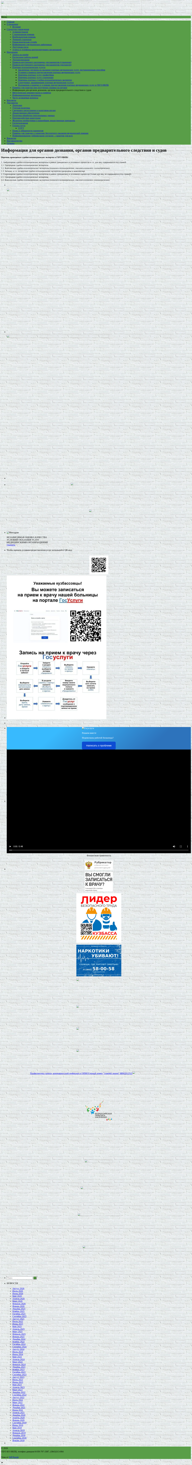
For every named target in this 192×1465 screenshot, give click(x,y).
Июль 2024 (17, 1352)
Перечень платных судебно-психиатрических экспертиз (45, 80)
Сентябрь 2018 (19, 1438)
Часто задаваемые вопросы (25, 98)
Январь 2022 (18, 1405)
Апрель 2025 (18, 1329)
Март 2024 (17, 1362)
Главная (10, 22)
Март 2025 (17, 1331)
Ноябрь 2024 (18, 1341)
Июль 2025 (17, 1321)
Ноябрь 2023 (18, 1369)
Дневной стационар (21, 39)
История (16, 27)
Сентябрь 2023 (19, 1374)
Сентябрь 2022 (19, 1395)
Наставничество (14, 141)
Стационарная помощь (23, 34)
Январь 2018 (18, 1440)
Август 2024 (18, 1349)
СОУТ (21, 128)
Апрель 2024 (18, 1359)
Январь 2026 (18, 1306)
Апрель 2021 (18, 1412)
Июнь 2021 (17, 1410)
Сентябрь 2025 (19, 1316)
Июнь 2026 (17, 1293)
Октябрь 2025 (18, 1314)
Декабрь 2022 (18, 1392)
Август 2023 (18, 1377)
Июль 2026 (17, 1291)
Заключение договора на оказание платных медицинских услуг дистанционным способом (61, 70)
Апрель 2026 (18, 1298)
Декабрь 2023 (18, 1367)
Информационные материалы (26, 95)
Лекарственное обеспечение (25, 113)
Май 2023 (17, 1385)
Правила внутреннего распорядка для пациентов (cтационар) (41, 62)
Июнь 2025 (17, 1324)
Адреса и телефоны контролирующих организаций (37, 49)
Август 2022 (18, 1397)
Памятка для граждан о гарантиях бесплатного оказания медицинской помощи (50, 133)
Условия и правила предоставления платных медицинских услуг (49, 72)
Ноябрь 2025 (18, 1311)
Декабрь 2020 (18, 1415)
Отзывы (10, 143)
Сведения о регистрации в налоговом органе (34, 110)
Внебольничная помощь (24, 37)
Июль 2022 (17, 1400)
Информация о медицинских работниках (32, 44)
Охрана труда (18, 125)
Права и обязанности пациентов (27, 130)
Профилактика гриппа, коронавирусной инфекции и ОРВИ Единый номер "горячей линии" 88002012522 (81, 1073)
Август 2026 (18, 1288)
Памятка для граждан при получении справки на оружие (39, 87)
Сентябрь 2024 (19, 1347)
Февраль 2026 (19, 1303)
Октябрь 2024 (18, 1344)
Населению (12, 52)
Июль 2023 (17, 1379)
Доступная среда (20, 47)
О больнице (12, 24)
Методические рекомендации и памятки (31, 92)
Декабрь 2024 (18, 1339)
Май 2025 (17, 1326)
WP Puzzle (14, 1457)
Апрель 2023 (18, 1387)
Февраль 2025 (19, 1334)
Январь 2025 (18, 1336)
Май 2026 (17, 1296)
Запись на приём (20, 54)
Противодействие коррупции (26, 118)
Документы (12, 103)
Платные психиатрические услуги (28, 67)
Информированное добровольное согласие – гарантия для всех (42, 136)
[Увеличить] (187, 192)
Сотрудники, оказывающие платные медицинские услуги (46, 82)
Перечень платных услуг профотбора (36, 75)
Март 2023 (17, 1390)
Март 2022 (17, 1402)
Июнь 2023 (17, 1382)
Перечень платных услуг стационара (35, 77)
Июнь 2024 (17, 1354)
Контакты (11, 100)
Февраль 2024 (19, 1364)
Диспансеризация (20, 60)
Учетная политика (21, 108)
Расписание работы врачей (25, 57)
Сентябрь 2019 (19, 1423)
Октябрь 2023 (18, 1372)
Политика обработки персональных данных (33, 115)
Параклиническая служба (24, 42)
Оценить (11, 545)
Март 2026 (17, 1301)
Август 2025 (18, 1319)
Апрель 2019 (18, 1430)
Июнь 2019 (17, 1425)
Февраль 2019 (19, 1433)
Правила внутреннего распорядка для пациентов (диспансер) (41, 65)
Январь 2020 (18, 1420)
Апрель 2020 (18, 1417)
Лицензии (17, 105)
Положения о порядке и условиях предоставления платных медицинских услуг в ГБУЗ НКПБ (63, 85)
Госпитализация (20, 123)
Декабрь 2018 (18, 1435)
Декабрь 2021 (18, 1407)
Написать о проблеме (99, 745)
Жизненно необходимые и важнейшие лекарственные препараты (43, 120)
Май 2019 (17, 1428)
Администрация (20, 32)
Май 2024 (17, 1357)
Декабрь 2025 (18, 1309)
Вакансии (11, 138)
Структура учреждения (18, 29)
